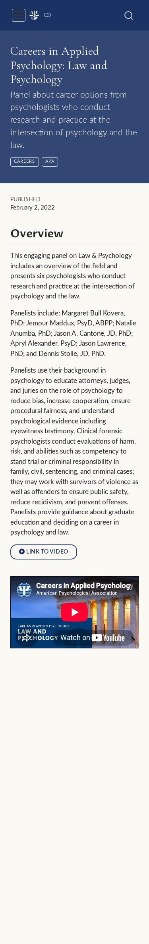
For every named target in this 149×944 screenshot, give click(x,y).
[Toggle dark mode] (47, 15)
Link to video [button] (46, 552)
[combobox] (129, 15)
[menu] (18, 15)
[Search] (128, 15)
